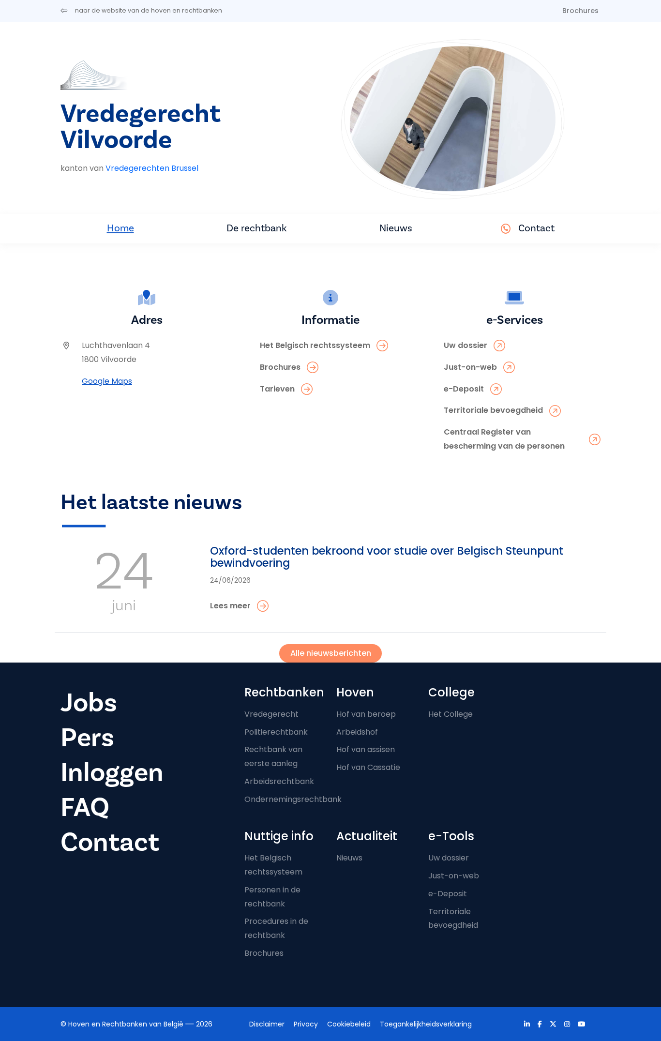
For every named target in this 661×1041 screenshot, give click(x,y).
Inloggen (112, 772)
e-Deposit (447, 893)
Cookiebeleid (349, 1024)
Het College (450, 714)
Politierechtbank (276, 732)
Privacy (306, 1024)
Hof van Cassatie (368, 767)
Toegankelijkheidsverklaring (426, 1024)
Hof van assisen (365, 749)
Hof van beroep (366, 714)
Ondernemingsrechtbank (293, 799)
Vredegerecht (271, 714)
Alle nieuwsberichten (330, 653)
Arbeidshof (357, 732)
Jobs (88, 703)
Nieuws (395, 228)
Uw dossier (448, 857)
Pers (87, 738)
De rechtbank (256, 228)
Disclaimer (267, 1024)
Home (120, 228)
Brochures (580, 10)
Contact (536, 228)
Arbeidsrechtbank (279, 781)
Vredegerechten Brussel (151, 168)
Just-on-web (453, 875)
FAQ (84, 807)
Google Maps (107, 381)
